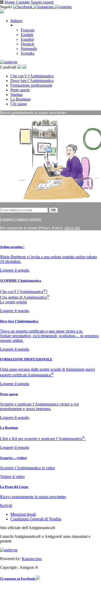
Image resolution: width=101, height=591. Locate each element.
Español (27, 39)
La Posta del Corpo (14, 487)
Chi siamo (18, 104)
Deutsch (27, 44)
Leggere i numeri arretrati (20, 219)
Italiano (16, 21)
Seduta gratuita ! (12, 247)
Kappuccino (32, 558)
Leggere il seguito (14, 270)
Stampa (16, 94)
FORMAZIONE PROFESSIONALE (26, 359)
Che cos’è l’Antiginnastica (32, 76)
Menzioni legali (23, 514)
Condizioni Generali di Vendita (35, 519)
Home (10, 2)
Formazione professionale (31, 85)
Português (29, 48)
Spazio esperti (42, 2)
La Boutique (20, 99)
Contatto (23, 2)
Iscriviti (6, 505)
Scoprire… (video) (13, 458)
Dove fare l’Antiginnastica (32, 80)
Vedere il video (12, 476)
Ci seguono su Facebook (18, 578)
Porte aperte (20, 90)
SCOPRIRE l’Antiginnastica (20, 280)
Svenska (27, 53)
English (27, 35)
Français (27, 30)
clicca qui (72, 228)
